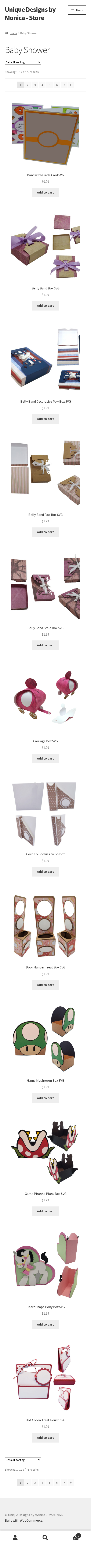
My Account (15, 1538)
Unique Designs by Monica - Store (30, 13)
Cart (70, 1534)
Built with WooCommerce (23, 1520)
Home (13, 33)
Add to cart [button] (45, 192)
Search (45, 1538)
